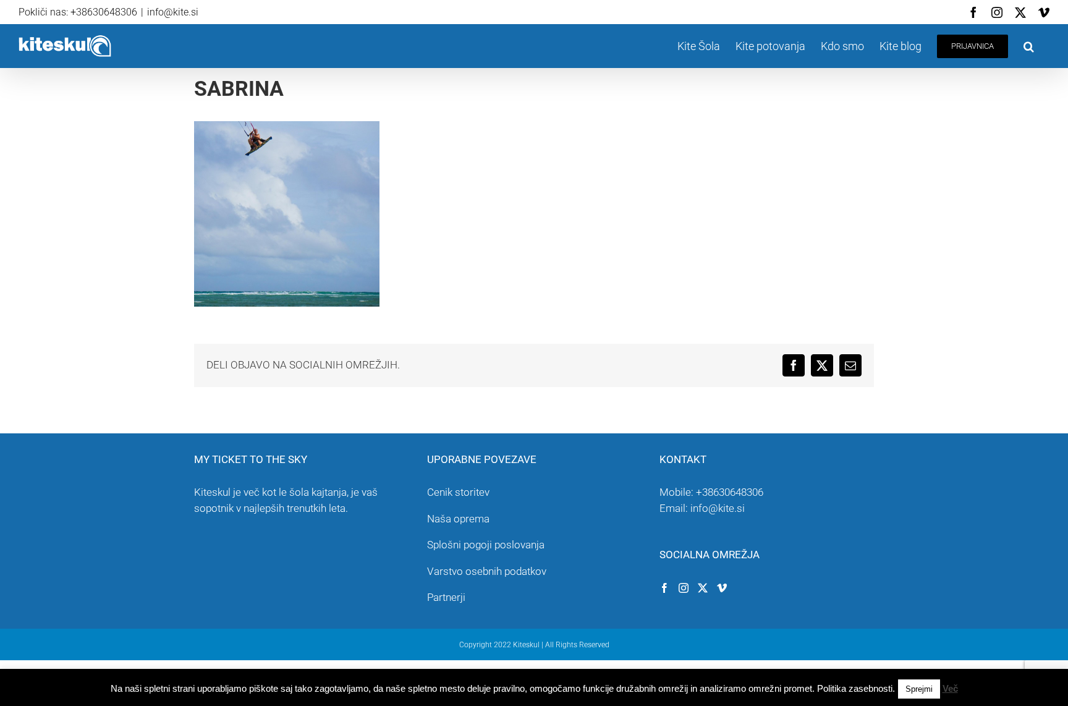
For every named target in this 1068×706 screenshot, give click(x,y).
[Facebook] (664, 588)
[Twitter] (703, 588)
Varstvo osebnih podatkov (486, 571)
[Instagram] (684, 588)
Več (950, 688)
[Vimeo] (722, 588)
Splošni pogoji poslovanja (486, 544)
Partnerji (446, 597)
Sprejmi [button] (919, 689)
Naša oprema (458, 518)
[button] (1029, 46)
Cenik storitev (458, 492)
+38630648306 (729, 492)
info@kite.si (172, 12)
